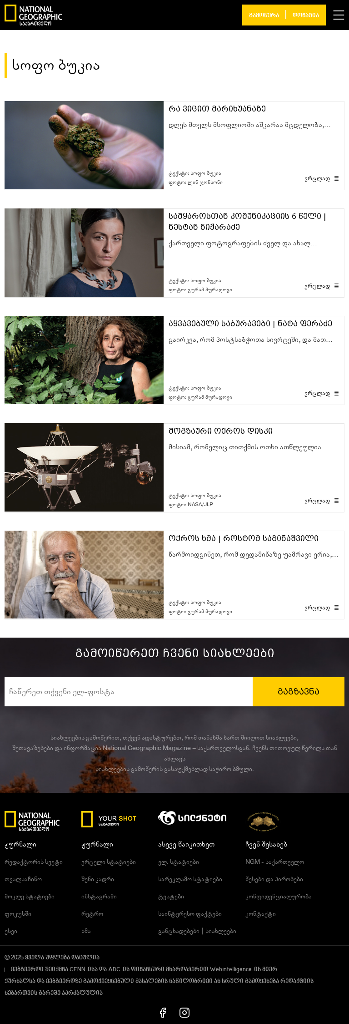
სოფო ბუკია (205, 173)
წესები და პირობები (274, 879)
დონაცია (306, 15)
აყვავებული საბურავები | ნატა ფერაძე (250, 323)
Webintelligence (230, 969)
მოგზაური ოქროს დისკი (221, 431)
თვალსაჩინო (23, 879)
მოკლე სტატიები (30, 896)
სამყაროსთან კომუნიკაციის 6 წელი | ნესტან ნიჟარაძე (247, 222)
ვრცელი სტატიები (108, 862)
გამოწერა (264, 15)
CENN (77, 969)
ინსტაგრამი (99, 896)
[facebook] (163, 1012)
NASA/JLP (200, 504)
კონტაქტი (260, 914)
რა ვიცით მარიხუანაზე (217, 109)
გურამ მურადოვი (210, 289)
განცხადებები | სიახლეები (197, 931)
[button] (338, 15)
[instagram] (184, 1012)
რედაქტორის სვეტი (34, 862)
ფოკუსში (18, 914)
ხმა (86, 931)
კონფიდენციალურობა (278, 896)
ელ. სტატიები (178, 862)
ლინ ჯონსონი (205, 182)
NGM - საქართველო (274, 862)
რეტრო (92, 914)
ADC (114, 969)
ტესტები (171, 896)
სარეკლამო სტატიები (190, 879)
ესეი (11, 931)
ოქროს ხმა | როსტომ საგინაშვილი (244, 538)
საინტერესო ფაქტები (190, 914)
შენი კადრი (97, 879)
